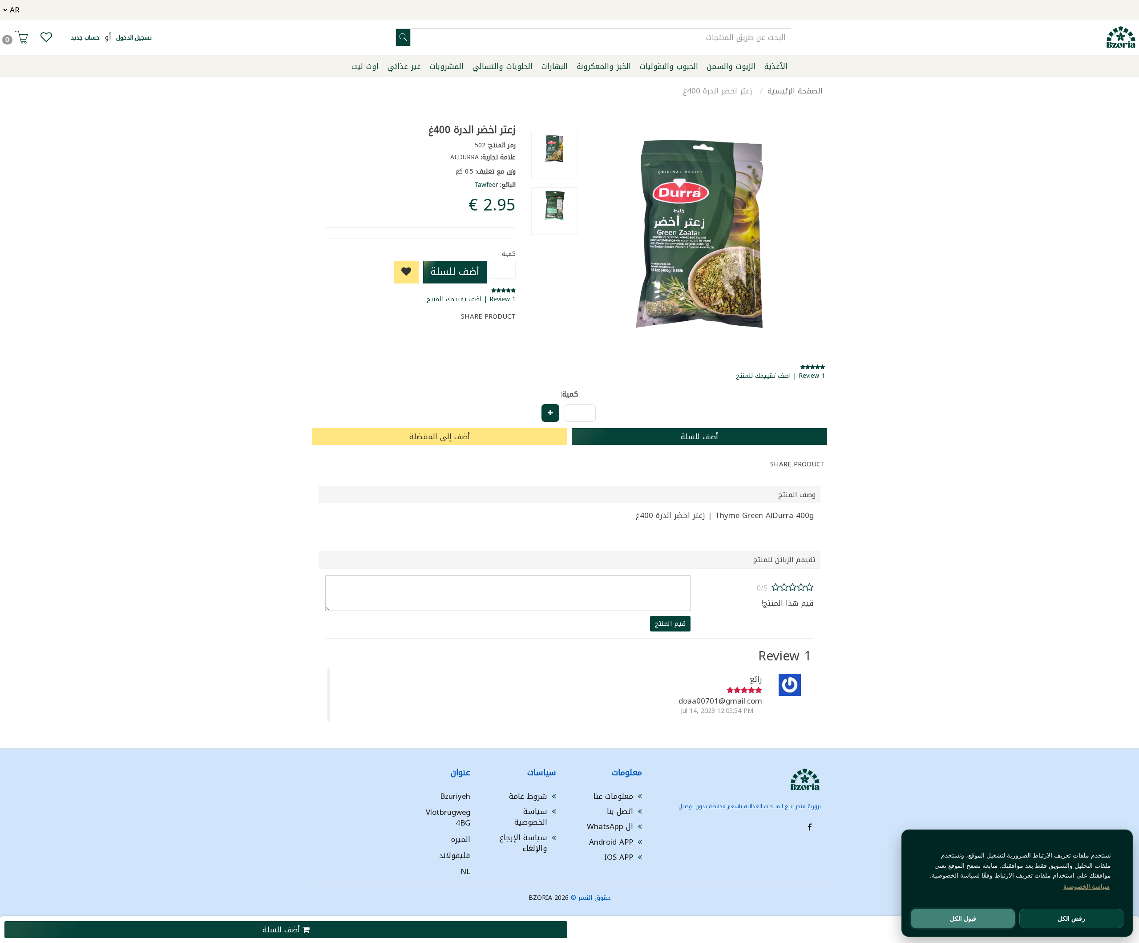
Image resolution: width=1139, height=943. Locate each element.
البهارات (554, 66)
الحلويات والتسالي (503, 66)
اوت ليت (365, 66)
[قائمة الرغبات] (46, 39)
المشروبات (447, 66)
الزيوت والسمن (731, 66)
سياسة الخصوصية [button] (1086, 886)
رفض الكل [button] (1071, 918)
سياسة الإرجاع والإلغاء (523, 842)
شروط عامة (528, 796)
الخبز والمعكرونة (604, 66)
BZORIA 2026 (549, 898)
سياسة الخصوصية (530, 816)
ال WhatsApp (610, 826)
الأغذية (776, 66)
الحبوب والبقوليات (669, 66)
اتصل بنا (620, 811)
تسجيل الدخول (134, 37)
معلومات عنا (613, 796)
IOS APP (618, 857)
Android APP (611, 842)
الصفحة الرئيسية (795, 91)
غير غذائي (404, 66)
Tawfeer (486, 185)
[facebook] (810, 827)
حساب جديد (85, 37)
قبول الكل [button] (963, 918)
